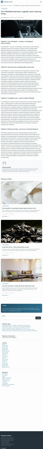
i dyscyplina (4, 381)
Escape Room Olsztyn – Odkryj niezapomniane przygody (15, 247)
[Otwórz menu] (41, 2)
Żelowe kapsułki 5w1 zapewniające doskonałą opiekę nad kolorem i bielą (19, 208)
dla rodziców (5, 375)
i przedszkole (5, 383)
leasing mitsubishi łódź (29, 57)
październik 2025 (5, 351)
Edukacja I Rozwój (6, 379)
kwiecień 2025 (5, 359)
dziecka (3, 376)
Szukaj (3, 315)
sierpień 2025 (5, 353)
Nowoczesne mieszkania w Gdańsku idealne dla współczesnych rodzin (18, 286)
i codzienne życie (5, 380)
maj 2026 (4, 344)
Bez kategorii (4, 8)
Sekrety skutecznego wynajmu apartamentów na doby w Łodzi (15, 328)
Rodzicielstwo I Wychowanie (8, 384)
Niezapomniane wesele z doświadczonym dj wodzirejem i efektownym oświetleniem (20, 330)
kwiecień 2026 (5, 345)
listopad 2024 (5, 365)
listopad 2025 (5, 349)
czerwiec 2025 (5, 356)
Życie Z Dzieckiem (6, 385)
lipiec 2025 (4, 355)
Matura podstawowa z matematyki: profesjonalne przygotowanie (16, 325)
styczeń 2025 (5, 363)
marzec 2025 (5, 360)
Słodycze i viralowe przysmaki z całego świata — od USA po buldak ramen (18, 329)
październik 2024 (5, 367)
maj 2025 (4, 357)
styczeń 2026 (5, 347)
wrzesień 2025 (5, 352)
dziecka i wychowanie (6, 377)
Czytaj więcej (4, 216)
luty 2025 (4, 361)
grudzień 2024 (5, 364)
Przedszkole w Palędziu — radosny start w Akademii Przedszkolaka (16, 326)
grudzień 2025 (5, 348)
